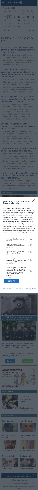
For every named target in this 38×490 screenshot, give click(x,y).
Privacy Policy (31, 289)
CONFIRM (12, 281)
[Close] (34, 201)
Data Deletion (7, 289)
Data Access (19, 289)
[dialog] (19, 245)
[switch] (30, 245)
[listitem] (19, 239)
